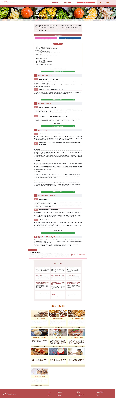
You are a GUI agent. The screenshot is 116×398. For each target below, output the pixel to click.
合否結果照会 (87, 5)
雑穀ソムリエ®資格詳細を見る (39, 385)
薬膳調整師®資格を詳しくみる (58, 71)
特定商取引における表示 (100, 392)
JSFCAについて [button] (28, 5)
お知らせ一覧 (98, 395)
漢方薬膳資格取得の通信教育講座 (46, 40)
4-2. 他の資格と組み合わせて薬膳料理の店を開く (44, 61)
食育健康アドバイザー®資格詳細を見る (39, 346)
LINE (49, 397)
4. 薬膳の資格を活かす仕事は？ (41, 58)
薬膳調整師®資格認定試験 (45, 21)
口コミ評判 (59, 395)
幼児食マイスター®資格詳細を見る (58, 346)
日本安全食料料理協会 (38, 21)
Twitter (49, 395)
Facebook (49, 394)
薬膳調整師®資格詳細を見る (58, 327)
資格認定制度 (67, 5)
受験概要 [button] (48, 5)
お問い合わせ (55, 2)
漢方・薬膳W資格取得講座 (70, 40)
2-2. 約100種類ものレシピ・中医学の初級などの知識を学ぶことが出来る (48, 52)
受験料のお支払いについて (80, 394)
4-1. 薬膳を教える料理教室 (40, 60)
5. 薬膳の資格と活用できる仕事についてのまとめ (44, 64)
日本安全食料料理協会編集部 (35, 252)
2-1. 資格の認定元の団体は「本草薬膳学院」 (43, 51)
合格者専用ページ (106, 5)
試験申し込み (68, 2)
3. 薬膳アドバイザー (39, 54)
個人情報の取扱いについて (100, 391)
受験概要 (78, 391)
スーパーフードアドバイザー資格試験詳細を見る (76, 346)
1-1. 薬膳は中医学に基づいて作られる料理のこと (44, 47)
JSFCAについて (60, 391)
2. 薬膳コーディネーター (39, 50)
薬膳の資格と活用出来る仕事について (55, 21)
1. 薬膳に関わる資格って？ (40, 45)
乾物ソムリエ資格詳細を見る (40, 327)
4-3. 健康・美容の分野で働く (41, 62)
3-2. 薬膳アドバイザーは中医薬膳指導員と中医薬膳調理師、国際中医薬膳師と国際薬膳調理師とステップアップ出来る (55, 57)
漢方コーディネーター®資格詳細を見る (76, 327)
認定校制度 (59, 394)
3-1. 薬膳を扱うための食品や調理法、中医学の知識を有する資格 (46, 55)
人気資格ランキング (86, 2)
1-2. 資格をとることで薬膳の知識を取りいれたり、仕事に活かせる (47, 48)
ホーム (10, 5)
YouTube (49, 392)
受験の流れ (78, 392)
